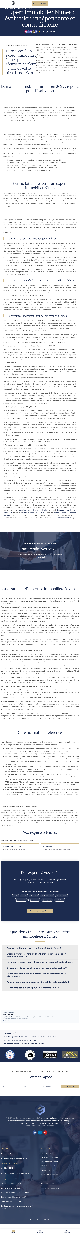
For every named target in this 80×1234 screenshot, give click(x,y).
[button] (40, 32)
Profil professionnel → (9, 1021)
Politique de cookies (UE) (50, 1188)
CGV (42, 1193)
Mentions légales (47, 1183)
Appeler (13, 1232)
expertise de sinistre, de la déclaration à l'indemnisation (24, 1043)
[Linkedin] (40, 1132)
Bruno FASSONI (49, 846)
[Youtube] (45, 1132)
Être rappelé (67, 1232)
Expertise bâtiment (48, 1153)
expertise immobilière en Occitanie (33, 510)
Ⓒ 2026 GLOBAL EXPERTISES (40, 1220)
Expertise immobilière (49, 1157)
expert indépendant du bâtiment (15, 1037)
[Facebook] (35, 1132)
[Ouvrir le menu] (77, 4)
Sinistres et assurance (49, 1162)
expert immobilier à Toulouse (33, 513)
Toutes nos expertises (49, 1174)
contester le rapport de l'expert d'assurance (20, 1040)
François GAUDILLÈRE (12, 846)
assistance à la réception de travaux (44, 1037)
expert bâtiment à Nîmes (63, 518)
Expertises (40, 1232)
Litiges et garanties (48, 1170)
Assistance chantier (48, 1166)
